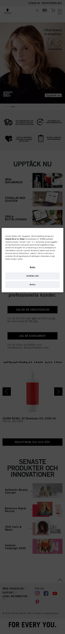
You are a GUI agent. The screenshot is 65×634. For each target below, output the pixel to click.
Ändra (32, 267)
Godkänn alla (32, 275)
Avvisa (32, 284)
